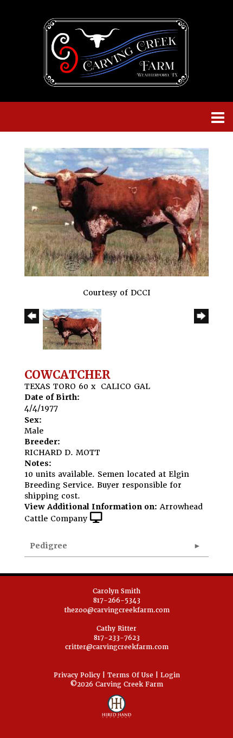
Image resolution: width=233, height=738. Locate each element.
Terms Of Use (130, 675)
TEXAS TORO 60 (56, 386)
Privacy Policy (77, 675)
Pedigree (48, 546)
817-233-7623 (117, 637)
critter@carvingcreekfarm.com (117, 647)
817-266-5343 (116, 600)
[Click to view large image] (116, 211)
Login (170, 675)
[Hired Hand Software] (117, 711)
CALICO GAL (125, 386)
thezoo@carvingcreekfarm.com (117, 610)
